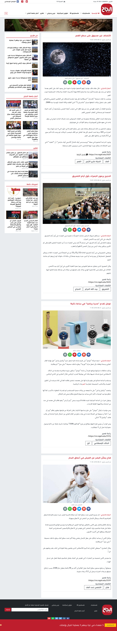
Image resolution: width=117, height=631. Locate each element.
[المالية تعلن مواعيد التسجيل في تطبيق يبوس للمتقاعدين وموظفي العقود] (35, 87)
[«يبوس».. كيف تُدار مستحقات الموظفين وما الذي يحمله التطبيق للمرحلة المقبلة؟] (13, 192)
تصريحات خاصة (32, 184)
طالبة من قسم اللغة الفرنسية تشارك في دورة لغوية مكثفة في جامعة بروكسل (13, 134)
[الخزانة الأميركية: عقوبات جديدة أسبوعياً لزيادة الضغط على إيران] (35, 72)
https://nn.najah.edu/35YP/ (99, 580)
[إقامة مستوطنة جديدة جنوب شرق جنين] (35, 79)
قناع (107, 587)
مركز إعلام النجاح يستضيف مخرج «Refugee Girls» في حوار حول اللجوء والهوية (30, 135)
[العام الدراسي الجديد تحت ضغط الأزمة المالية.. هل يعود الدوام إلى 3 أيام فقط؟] (30, 215)
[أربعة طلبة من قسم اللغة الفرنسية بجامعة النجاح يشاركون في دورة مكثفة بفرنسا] (30, 104)
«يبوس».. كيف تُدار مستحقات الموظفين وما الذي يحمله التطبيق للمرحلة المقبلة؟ (14, 202)
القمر (79, 161)
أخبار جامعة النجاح (33, 13)
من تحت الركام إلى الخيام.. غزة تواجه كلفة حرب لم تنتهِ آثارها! (32, 201)
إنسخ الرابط (81, 154)
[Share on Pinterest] (74, 82)
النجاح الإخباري (106, 9)
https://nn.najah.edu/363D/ (99, 282)
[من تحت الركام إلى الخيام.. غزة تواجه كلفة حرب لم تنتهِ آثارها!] (30, 192)
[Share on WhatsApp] (70, 82)
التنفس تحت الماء (93, 587)
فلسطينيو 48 (74, 13)
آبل (88, 443)
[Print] (65, 82)
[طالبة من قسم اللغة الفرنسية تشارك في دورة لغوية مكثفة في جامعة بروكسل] (13, 125)
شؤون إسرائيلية (62, 13)
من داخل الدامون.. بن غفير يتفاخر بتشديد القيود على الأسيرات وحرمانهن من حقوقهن (17, 155)
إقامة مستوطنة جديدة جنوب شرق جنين (19, 79)
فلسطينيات (86, 13)
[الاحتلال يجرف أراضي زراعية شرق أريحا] (35, 65)
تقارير (42, 13)
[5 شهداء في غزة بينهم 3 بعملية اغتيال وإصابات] (35, 42)
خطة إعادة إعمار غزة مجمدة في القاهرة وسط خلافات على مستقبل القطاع (17, 174)
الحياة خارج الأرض (93, 161)
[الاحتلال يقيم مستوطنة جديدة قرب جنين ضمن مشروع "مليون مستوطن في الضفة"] (35, 57)
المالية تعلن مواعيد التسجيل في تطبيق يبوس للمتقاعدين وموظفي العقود (19, 87)
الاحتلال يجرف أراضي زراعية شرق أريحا (18, 63)
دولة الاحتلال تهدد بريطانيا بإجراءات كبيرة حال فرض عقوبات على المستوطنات (19, 50)
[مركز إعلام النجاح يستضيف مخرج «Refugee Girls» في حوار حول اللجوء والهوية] (30, 125)
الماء (107, 161)
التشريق (105, 289)
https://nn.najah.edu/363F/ (99, 154)
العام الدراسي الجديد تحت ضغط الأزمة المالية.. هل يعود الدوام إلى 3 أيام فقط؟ (31, 225)
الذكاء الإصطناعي (101, 443)
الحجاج (78, 289)
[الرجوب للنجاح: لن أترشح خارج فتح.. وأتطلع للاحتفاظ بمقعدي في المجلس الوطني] (13, 215)
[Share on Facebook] (88, 82)
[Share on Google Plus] (84, 82)
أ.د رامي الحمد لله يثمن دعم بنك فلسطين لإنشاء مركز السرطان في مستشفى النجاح (14, 114)
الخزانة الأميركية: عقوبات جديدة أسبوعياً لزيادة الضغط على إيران (20, 72)
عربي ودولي (51, 13)
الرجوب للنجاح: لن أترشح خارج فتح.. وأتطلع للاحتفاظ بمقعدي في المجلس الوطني (14, 225)
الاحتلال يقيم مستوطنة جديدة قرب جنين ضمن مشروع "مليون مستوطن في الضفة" (19, 58)
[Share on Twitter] (79, 82)
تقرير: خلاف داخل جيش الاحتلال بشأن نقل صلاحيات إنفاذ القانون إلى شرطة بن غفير (17, 164)
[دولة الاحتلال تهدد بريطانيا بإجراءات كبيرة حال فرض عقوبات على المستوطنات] (35, 49)
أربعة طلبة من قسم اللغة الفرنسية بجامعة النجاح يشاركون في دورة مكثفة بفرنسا (30, 113)
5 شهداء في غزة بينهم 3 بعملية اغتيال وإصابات (82, 625)
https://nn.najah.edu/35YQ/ (99, 436)
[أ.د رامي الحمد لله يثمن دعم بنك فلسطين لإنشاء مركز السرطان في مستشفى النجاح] (13, 104)
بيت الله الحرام (91, 289)
